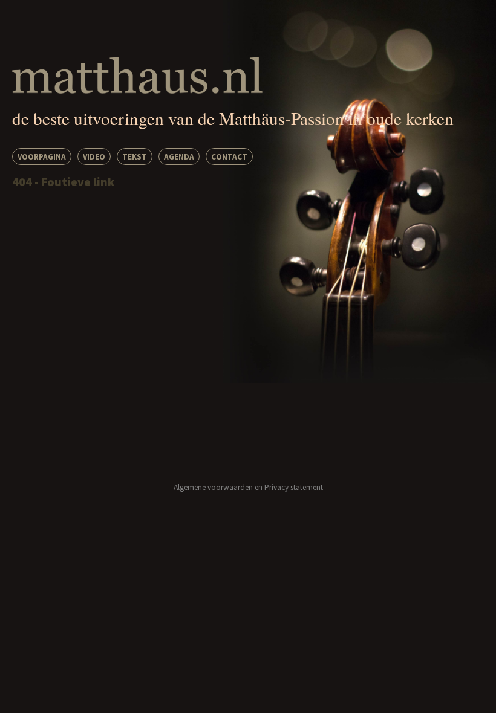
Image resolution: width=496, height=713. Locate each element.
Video (94, 157)
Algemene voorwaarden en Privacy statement (248, 487)
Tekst (134, 157)
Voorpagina (42, 157)
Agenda (179, 157)
